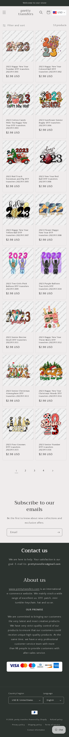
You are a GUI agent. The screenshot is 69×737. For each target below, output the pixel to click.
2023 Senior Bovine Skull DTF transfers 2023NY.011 (16, 340)
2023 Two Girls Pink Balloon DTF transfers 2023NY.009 (17, 286)
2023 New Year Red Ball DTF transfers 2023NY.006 (48, 179)
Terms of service (52, 725)
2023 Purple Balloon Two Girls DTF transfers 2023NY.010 (50, 286)
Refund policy (56, 720)
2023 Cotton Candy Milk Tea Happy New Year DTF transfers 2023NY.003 (16, 124)
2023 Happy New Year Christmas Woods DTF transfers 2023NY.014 (50, 394)
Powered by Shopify (38, 720)
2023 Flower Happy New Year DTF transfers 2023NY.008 (50, 233)
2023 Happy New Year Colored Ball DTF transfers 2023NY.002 (50, 69)
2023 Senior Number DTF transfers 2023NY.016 (49, 447)
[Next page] (52, 470)
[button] (4, 12)
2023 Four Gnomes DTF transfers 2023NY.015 (16, 447)
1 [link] (16, 470)
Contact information (36, 730)
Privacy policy (18, 725)
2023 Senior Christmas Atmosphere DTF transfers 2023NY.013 (18, 394)
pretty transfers (21, 720)
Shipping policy (35, 725)
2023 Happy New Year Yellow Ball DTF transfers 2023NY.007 (17, 233)
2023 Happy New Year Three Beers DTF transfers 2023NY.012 (50, 340)
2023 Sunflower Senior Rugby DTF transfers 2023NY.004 (51, 123)
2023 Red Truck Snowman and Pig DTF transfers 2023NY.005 (17, 179)
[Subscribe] (58, 532)
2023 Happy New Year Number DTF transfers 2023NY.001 (17, 69)
